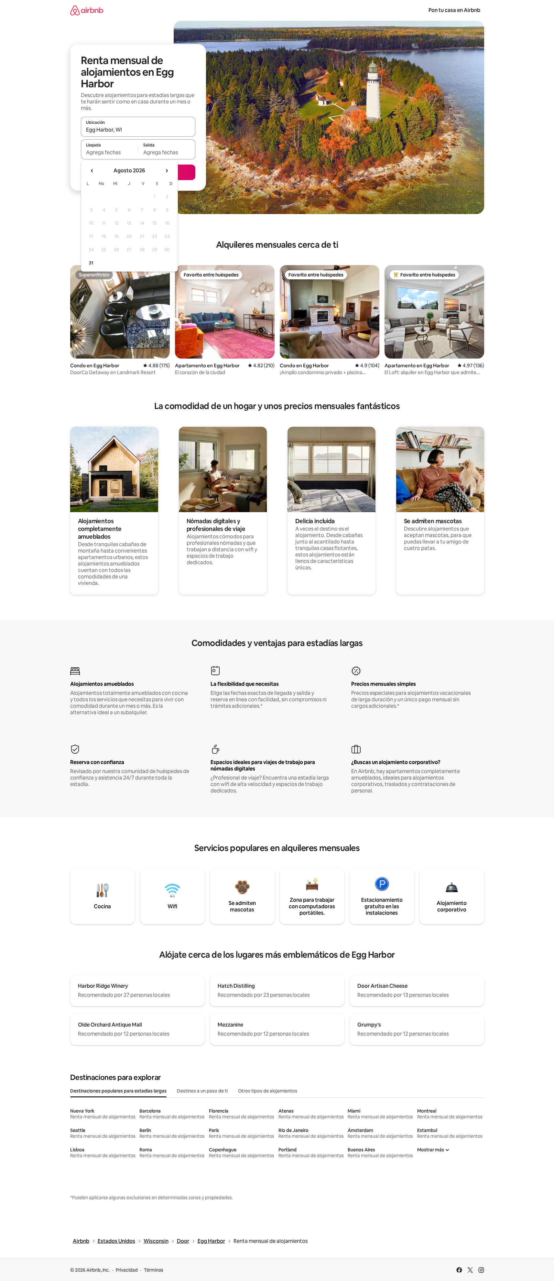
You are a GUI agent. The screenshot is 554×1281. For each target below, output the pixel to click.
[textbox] (109, 152)
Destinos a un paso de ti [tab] (202, 1091)
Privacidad (127, 1270)
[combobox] (138, 130)
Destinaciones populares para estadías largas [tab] (118, 1091)
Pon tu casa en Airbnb (454, 10)
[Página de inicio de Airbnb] (86, 10)
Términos (153, 1270)
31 (91, 263)
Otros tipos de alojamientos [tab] (267, 1091)
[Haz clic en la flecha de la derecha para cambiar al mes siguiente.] (166, 171)
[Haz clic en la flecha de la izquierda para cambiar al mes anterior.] (92, 171)
